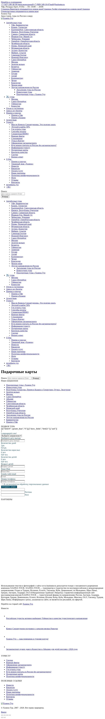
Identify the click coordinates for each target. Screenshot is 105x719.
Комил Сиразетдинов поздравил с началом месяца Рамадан (32, 629)
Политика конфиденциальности (20, 676)
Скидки (9, 660)
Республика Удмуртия (15, 410)
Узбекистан (11, 401)
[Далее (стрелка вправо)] (5, 717)
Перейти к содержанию (11, 2)
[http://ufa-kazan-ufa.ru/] (28, 511)
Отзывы (9, 699)
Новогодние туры (14, 387)
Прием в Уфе (12, 422)
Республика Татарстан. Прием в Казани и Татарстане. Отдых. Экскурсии (38, 390)
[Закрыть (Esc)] (2, 715)
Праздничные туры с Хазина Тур (20, 385)
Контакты (10, 697)
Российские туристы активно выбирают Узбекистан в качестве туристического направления (46, 618)
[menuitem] (14, 23)
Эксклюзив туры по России (18, 415)
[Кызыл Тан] (79, 511)
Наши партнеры (13, 692)
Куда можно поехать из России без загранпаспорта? (28, 672)
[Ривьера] (43, 550)
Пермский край (13, 408)
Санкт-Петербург (13, 397)
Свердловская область (15, 403)
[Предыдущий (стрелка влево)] (2, 717)
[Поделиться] (5, 715)
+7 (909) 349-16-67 (42, 4)
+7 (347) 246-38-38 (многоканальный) (17, 4)
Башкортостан (12, 420)
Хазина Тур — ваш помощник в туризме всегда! (27, 639)
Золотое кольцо (13, 392)
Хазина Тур (28, 604)
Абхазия (9, 399)
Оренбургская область (15, 413)
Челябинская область (15, 406)
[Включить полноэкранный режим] (7, 715)
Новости (10, 685)
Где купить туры (13, 669)
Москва (9, 394)
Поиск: (4, 378)
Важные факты (12, 662)
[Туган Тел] (22, 581)
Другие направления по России (20, 417)
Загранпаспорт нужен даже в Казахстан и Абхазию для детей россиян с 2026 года (41, 649)
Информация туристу (15, 667)
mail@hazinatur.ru (57, 4)
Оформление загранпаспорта (19, 665)
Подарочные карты (14, 674)
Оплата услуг (12, 690)
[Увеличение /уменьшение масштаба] (10, 715)
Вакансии (10, 687)
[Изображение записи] (8, 616)
